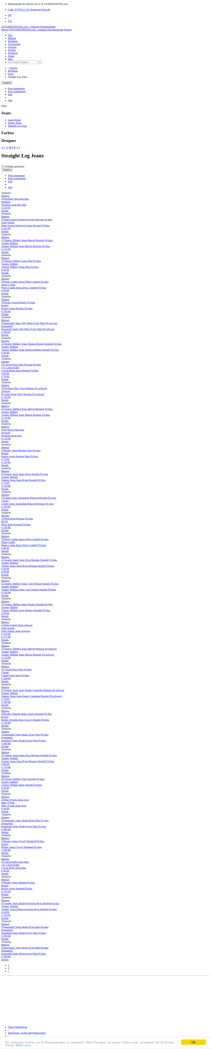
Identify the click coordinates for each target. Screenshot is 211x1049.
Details (5, 210)
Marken (12, 38)
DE (10, 15)
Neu (10, 35)
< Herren (12, 68)
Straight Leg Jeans (17, 125)
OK (194, 1042)
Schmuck (13, 53)
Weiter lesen (23, 1045)
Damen (68, 29)
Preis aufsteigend (17, 91)
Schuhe (12, 50)
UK (10, 21)
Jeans (11, 74)
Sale (10, 59)
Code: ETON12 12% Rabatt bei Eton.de (29, 9)
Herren (5, 29)
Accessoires (14, 44)
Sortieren (7, 83)
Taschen (12, 47)
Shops (11, 56)
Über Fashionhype (17, 1027)
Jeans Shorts (14, 120)
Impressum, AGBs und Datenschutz (26, 1033)
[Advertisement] (100, 1000)
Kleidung (13, 41)
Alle (10, 100)
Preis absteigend (16, 88)
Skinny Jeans (15, 123)
